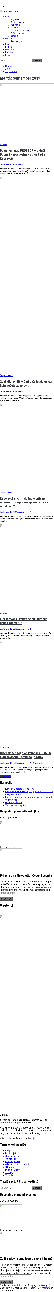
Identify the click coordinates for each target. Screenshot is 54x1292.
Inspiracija (15, 25)
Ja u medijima (16, 41)
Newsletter (10, 49)
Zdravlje (9, 1175)
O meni (8, 38)
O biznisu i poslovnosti (21, 30)
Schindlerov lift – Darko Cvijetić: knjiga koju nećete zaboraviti (26, 383)
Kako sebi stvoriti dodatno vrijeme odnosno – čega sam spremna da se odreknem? (24, 502)
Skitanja (14, 35)
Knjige (8, 55)
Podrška (9, 52)
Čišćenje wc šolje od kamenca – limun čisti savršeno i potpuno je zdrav (25, 755)
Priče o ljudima (17, 33)
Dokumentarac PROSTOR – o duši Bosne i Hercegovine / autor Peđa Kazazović (22, 154)
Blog (7, 16)
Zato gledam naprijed (16, 805)
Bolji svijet (15, 19)
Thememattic (7, 1290)
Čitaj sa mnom (17, 22)
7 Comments (37, 763)
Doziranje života (13, 802)
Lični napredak (6, 492)
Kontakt (8, 46)
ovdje (32, 1138)
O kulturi (14, 27)
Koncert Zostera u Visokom (19, 788)
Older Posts (5, 776)
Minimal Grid (44, 1288)
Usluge (8, 44)
